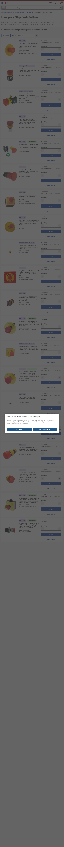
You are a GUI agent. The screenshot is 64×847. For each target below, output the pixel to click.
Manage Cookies (44, 429)
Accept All (19, 429)
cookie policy (12, 424)
